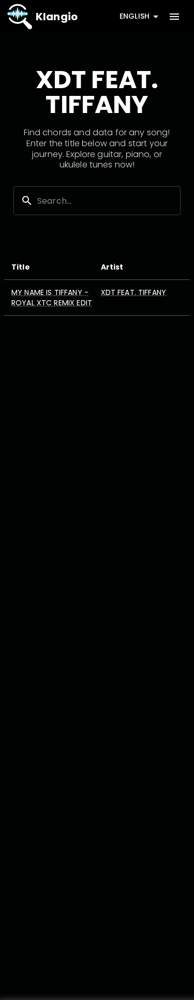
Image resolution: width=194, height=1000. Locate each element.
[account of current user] (174, 16)
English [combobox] (135, 16)
